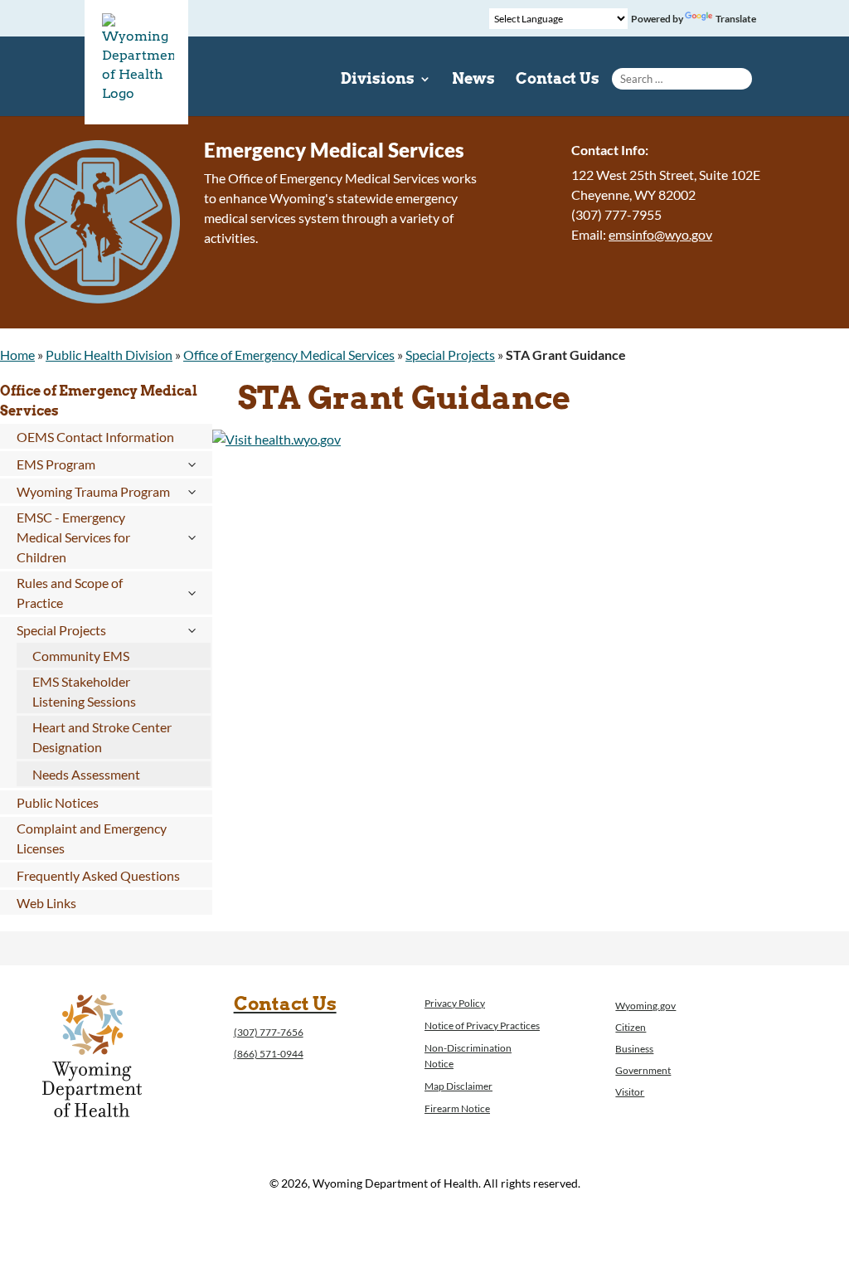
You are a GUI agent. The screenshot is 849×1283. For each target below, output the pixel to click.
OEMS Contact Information (95, 437)
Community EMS (80, 655)
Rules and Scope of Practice (70, 592)
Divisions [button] (378, 80)
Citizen (630, 1027)
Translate (736, 18)
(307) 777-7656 (268, 1032)
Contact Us (557, 80)
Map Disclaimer (458, 1086)
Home (17, 354)
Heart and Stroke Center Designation (102, 737)
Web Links (46, 903)
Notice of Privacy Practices (482, 1025)
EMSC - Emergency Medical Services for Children (73, 537)
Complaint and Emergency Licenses (92, 838)
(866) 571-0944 (268, 1053)
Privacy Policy (454, 1003)
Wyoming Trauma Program (93, 491)
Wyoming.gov (645, 1005)
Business (634, 1048)
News (473, 80)
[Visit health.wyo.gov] (276, 439)
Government (643, 1070)
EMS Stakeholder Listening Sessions (84, 691)
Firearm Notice (457, 1108)
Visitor (629, 1092)
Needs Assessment (86, 774)
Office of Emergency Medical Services (289, 354)
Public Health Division (109, 354)
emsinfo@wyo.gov (660, 234)
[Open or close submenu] (191, 464)
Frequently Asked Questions (98, 875)
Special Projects (450, 354)
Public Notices (58, 802)
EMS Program (56, 464)
